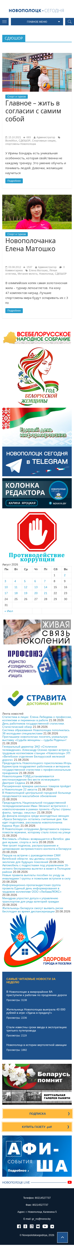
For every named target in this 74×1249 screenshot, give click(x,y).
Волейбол (11, 140)
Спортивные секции (44, 140)
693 (28, 137)
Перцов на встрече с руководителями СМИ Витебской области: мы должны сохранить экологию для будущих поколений (31, 859)
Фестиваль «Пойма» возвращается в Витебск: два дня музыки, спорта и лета (36, 840)
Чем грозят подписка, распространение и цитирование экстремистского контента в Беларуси (36, 847)
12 (25, 587)
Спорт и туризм (16, 96)
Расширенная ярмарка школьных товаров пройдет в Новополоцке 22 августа (36, 787)
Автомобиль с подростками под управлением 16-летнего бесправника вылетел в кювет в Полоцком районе (36, 868)
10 (6, 587)
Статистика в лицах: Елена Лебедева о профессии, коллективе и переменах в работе (37, 718)
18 (16, 593)
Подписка (37, 1113)
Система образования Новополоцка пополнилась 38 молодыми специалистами (35, 731)
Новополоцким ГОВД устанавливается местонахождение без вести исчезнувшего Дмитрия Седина (31, 779)
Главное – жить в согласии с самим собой (33, 110)
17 (6, 593)
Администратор (46, 137)
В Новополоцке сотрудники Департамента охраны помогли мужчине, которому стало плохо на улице (36, 830)
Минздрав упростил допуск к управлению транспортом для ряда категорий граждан (30, 900)
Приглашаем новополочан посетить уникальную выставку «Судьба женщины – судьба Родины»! (35, 738)
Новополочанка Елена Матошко (30, 244)
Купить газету (37, 1126)
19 (25, 593)
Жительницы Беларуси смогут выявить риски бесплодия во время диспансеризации (32, 909)
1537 (29, 267)
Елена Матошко (38, 270)
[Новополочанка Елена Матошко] (37, 196)
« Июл (9, 611)
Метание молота (27, 273)
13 (36, 587)
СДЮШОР (24, 140)
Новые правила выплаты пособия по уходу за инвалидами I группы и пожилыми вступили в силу (36, 876)
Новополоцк (46, 273)
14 (45, 587)
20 (36, 593)
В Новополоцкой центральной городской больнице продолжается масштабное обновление (36, 794)
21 (45, 593)
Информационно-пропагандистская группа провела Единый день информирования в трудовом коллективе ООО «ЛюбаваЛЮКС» (31, 888)
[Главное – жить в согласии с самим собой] (37, 54)
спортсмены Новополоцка (20, 144)
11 (15, 587)
